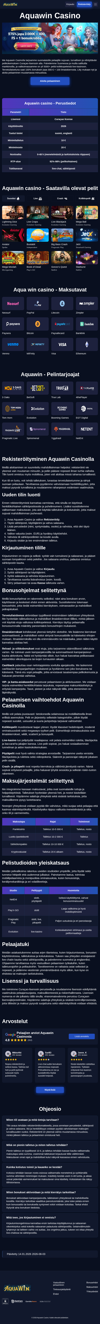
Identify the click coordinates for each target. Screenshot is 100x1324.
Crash (60, 198)
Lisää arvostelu (82, 1036)
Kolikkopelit (84, 198)
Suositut (11, 198)
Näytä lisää (50, 1090)
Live (36, 198)
